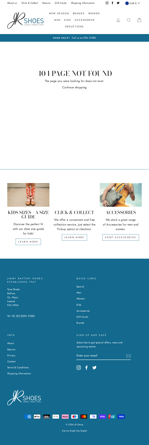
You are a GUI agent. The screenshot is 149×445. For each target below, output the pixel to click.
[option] (74, 38)
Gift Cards (61, 3)
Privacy (11, 355)
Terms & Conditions (18, 367)
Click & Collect (29, 3)
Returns (46, 3)
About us (12, 3)
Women (94, 13)
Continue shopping (74, 87)
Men (57, 20)
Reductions (74, 26)
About (10, 343)
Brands (79, 13)
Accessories (85, 20)
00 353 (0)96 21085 (23, 316)
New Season (59, 13)
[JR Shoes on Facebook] (86, 367)
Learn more (28, 241)
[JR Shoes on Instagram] (78, 367)
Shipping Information (83, 3)
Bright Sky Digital (78, 430)
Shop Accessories (120, 237)
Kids (67, 20)
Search (80, 286)
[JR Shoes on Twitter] (94, 367)
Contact (11, 361)
